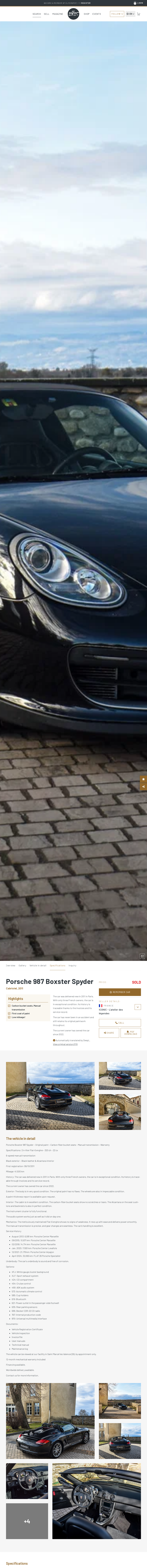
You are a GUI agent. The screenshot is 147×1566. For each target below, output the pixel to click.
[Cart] (138, 14)
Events (96, 14)
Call (121, 1022)
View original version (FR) (65, 1044)
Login (140, 3)
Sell (47, 14)
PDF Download (130, 1032)
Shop (87, 14)
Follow (116, 14)
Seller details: (110, 1001)
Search (37, 14)
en (130, 14)
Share (110, 1032)
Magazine (57, 14)
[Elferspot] (73, 14)
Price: (103, 982)
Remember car (121, 992)
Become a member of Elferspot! (67, 3)
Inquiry (72, 965)
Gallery (22, 965)
